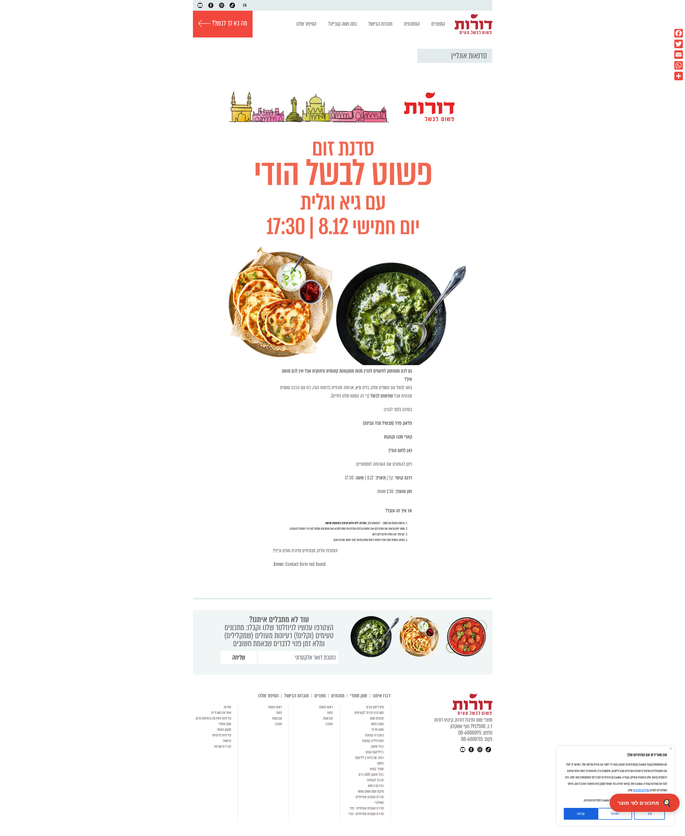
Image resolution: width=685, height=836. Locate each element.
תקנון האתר (224, 729)
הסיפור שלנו (306, 24)
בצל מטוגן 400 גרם (371, 774)
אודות (227, 707)
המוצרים (438, 24)
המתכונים (412, 24)
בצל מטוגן (377, 746)
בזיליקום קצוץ (375, 752)
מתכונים (337, 695)
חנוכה (329, 724)
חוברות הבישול (380, 24)
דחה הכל (615, 814)
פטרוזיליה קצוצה (373, 741)
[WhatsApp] (678, 65)
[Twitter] (678, 44)
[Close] (670, 748)
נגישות (227, 741)
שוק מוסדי (358, 695)
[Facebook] (678, 33)
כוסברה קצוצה (374, 735)
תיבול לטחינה (375, 780)
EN (245, 5)
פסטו (380, 763)
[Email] (678, 54)
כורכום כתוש (376, 786)
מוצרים (320, 695)
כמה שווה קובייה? (342, 24)
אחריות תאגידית (221, 713)
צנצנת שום (377, 718)
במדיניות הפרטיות (641, 790)
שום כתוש (377, 724)
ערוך (650, 814)
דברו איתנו (382, 695)
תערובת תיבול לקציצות (369, 713)
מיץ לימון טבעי (375, 707)
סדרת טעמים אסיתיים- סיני (367, 808)
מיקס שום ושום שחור (370, 791)
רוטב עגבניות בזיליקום (369, 758)
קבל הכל (580, 814)
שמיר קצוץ (377, 769)
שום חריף (378, 729)
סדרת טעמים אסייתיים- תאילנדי (369, 799)
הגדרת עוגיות (222, 746)
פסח (330, 713)
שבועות (328, 718)
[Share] (678, 76)
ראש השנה (326, 707)
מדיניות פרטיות (221, 735)
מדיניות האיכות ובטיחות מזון (213, 718)
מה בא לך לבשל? (229, 23)
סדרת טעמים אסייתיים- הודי (366, 814)
